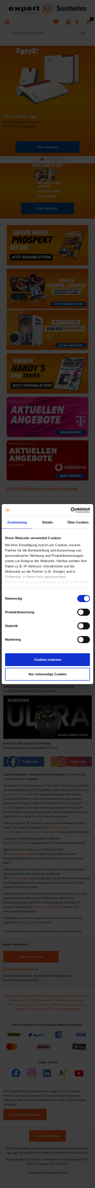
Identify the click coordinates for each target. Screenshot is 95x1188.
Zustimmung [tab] (17, 522)
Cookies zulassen (47, 659)
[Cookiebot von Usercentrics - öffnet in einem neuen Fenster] (70, 510)
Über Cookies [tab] (78, 522)
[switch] (83, 612)
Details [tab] (47, 522)
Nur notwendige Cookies (47, 674)
